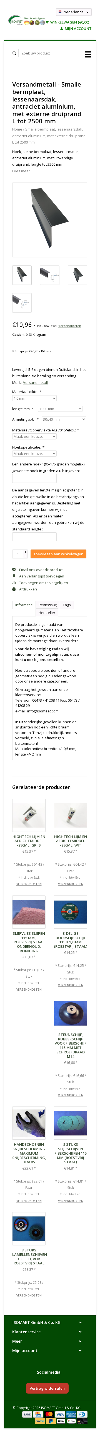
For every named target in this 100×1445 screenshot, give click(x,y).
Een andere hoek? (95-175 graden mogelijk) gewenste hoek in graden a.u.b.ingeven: (48, 467)
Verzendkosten (69, 326)
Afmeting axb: (25, 419)
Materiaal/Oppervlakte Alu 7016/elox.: (45, 430)
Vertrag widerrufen (47, 1388)
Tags (67, 604)
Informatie (24, 604)
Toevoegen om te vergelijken (43, 582)
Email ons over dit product (40, 569)
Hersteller (47, 612)
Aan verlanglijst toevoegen (41, 576)
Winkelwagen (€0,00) (69, 22)
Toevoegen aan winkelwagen (58, 553)
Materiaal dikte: (26, 391)
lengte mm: (22, 408)
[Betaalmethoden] (27, 1414)
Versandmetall (35, 382)
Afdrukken (27, 589)
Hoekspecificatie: (28, 447)
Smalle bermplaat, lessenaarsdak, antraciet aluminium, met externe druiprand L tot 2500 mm (49, 136)
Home (17, 129)
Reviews (48, 604)
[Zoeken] (14, 53)
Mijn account (78, 28)
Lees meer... (22, 170)
